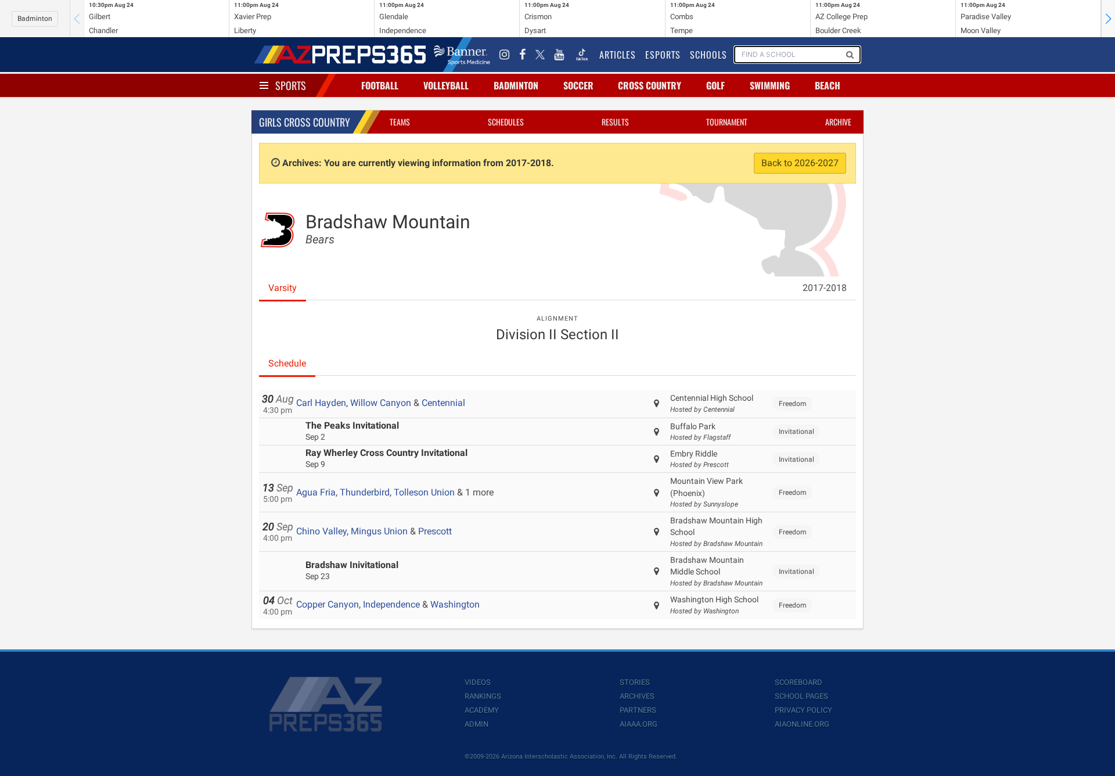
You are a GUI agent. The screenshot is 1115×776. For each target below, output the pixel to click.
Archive (838, 122)
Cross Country (649, 85)
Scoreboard (798, 682)
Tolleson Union (424, 492)
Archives (637, 696)
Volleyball (446, 85)
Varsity (282, 287)
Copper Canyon (327, 604)
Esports (663, 55)
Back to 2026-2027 (800, 162)
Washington (455, 604)
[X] (540, 54)
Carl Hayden (321, 402)
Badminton (34, 19)
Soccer (578, 85)
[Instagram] (504, 55)
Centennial (443, 402)
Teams (400, 122)
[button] (1108, 18)
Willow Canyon (380, 402)
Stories (635, 682)
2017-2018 (825, 287)
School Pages (801, 696)
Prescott (435, 531)
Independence (391, 604)
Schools (708, 55)
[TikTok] (581, 54)
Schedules (506, 122)
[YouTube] (559, 55)
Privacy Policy (803, 710)
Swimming (770, 85)
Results (615, 122)
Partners (638, 710)
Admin (476, 724)
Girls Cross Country (304, 122)
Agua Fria (316, 492)
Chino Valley (321, 531)
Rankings (483, 696)
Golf (715, 85)
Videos (478, 682)
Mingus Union (379, 531)
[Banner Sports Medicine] (461, 54)
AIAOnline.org (802, 724)
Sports (290, 85)
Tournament (726, 122)
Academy (482, 710)
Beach (827, 85)
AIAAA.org (638, 724)
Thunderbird (365, 492)
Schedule (287, 363)
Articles (617, 55)
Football (379, 85)
